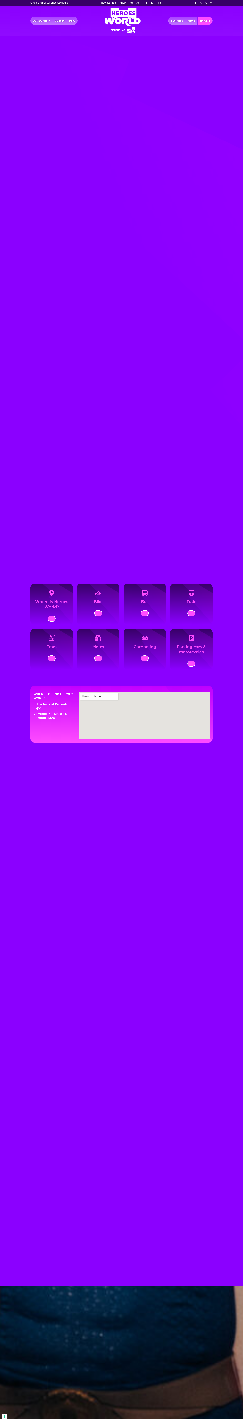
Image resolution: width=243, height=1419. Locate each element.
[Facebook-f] (195, 3)
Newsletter (108, 3)
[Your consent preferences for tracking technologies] (4, 1416)
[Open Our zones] (49, 20)
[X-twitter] (206, 3)
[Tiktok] (211, 3)
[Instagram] (200, 3)
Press (123, 3)
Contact (135, 3)
